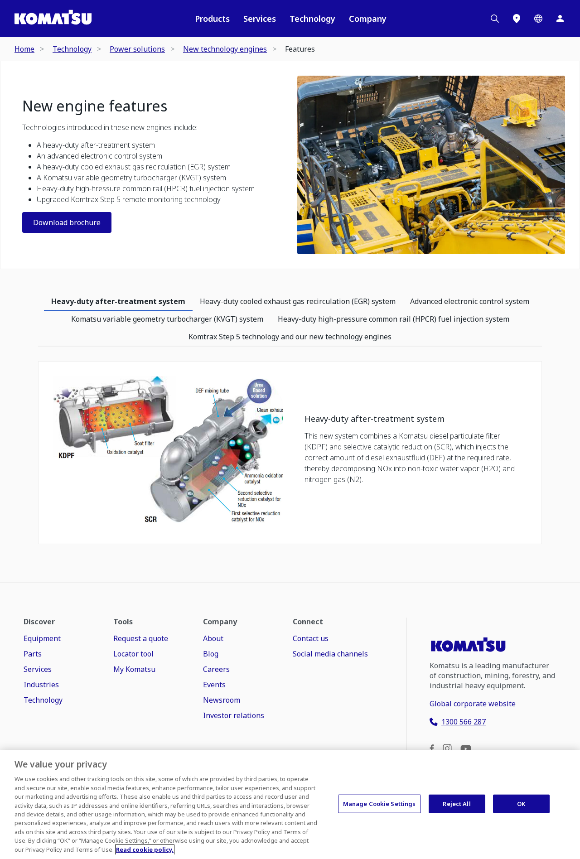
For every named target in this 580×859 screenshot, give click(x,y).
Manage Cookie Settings (379, 803)
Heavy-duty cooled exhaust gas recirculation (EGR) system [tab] (298, 301)
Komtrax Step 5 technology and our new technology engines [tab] (290, 337)
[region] (290, 804)
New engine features (94, 106)
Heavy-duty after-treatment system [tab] (118, 301)
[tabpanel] (290, 457)
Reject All (456, 803)
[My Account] (560, 18)
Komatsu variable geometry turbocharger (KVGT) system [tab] (167, 319)
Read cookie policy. (145, 849)
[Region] (538, 18)
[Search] (494, 18)
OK (521, 803)
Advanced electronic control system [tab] (469, 301)
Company (368, 18)
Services (259, 18)
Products (212, 18)
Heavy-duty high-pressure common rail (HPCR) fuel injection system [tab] (393, 319)
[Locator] (516, 18)
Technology (312, 18)
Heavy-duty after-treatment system (374, 419)
